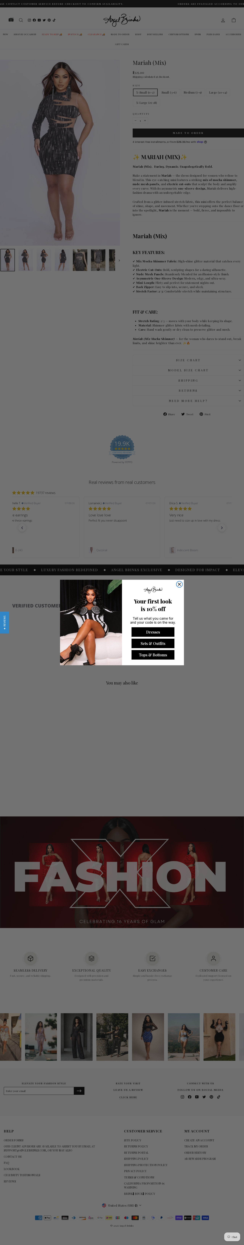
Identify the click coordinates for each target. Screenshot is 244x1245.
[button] (4, 623)
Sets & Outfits (153, 643)
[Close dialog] (179, 584)
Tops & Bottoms (153, 654)
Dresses (153, 631)
